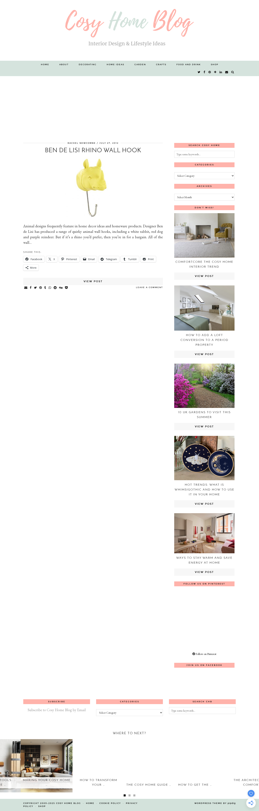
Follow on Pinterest (205, 654)
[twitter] (199, 72)
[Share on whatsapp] (50, 288)
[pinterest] (209, 72)
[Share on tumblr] (45, 288)
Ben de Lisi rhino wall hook (93, 151)
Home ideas (115, 64)
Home (45, 64)
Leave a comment (149, 287)
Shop (214, 64)
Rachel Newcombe (82, 143)
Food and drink (188, 64)
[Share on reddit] (55, 288)
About (64, 64)
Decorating (88, 64)
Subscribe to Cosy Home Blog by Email (57, 710)
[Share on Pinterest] (40, 288)
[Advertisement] (129, 106)
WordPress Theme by (215, 803)
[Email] (226, 72)
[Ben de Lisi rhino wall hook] (93, 217)
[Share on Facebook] (31, 288)
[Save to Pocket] (66, 288)
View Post (93, 281)
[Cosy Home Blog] (129, 30)
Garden (140, 64)
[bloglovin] (215, 72)
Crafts (161, 64)
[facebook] (205, 72)
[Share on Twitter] (35, 288)
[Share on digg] (61, 288)
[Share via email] (26, 288)
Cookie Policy (110, 803)
